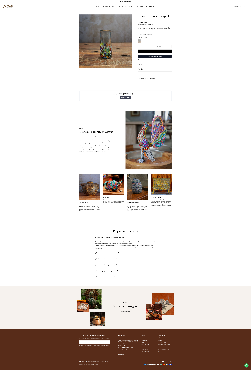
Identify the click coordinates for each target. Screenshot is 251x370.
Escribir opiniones (125, 97)
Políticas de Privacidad (105, 345)
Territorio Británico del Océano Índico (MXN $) (97, 361)
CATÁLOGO (160, 338)
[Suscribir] (108, 342)
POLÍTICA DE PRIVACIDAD (163, 347)
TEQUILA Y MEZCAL (146, 344)
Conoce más (121, 354)
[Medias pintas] (140, 41)
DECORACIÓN (144, 340)
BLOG (159, 351)
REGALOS (144, 347)
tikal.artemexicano (125, 311)
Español (236, 6)
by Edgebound (95, 364)
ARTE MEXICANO (145, 351)
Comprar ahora (155, 51)
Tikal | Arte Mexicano (87, 364)
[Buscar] (241, 6)
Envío (139, 24)
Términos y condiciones (95, 345)
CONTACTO (160, 340)
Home (116, 12)
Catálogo (121, 12)
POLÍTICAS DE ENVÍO (162, 342)
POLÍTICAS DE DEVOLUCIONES (164, 344)
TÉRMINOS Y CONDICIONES (163, 349)
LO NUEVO (144, 338)
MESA (143, 342)
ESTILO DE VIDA (145, 349)
